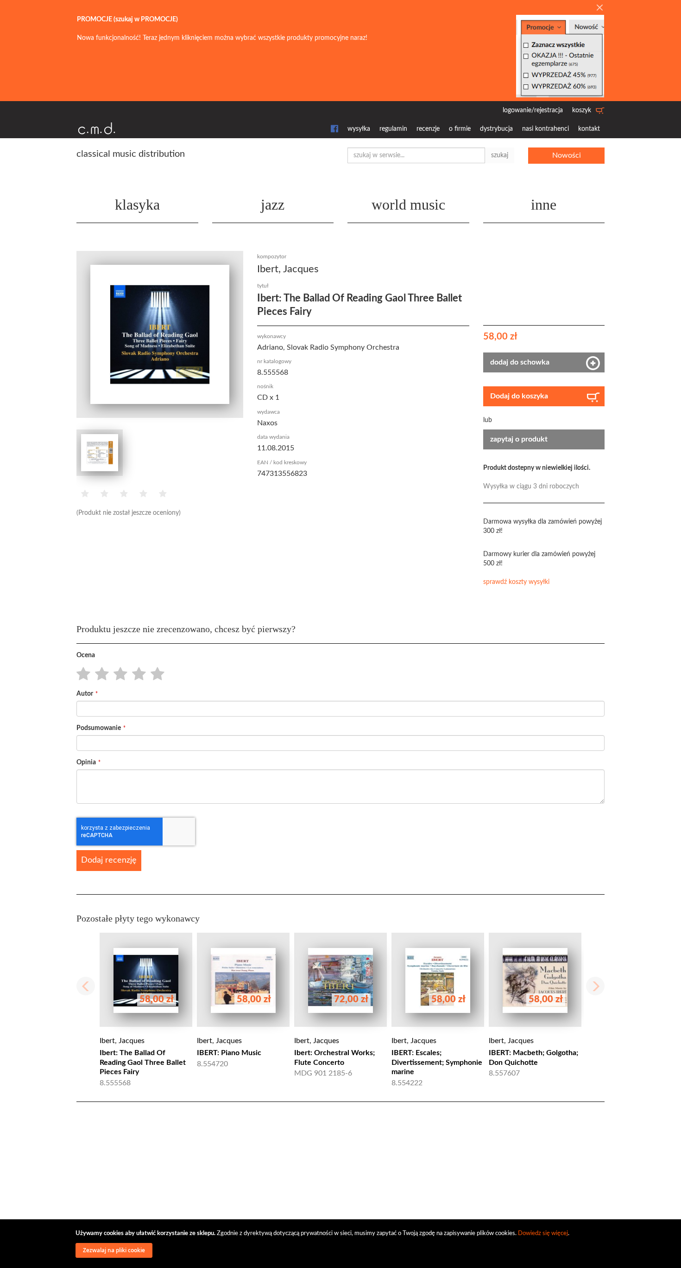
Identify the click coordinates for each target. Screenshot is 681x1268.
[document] (342, 1243)
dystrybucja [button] (496, 129)
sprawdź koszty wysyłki (516, 582)
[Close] (599, 8)
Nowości (566, 155)
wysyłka (358, 129)
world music (408, 204)
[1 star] (80, 674)
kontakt (589, 129)
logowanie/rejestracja (533, 110)
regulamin (393, 129)
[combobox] (416, 155)
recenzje (428, 129)
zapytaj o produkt (519, 439)
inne (543, 204)
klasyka (137, 204)
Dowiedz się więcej (543, 1233)
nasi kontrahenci (545, 129)
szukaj (499, 155)
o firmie (460, 129)
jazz (272, 204)
